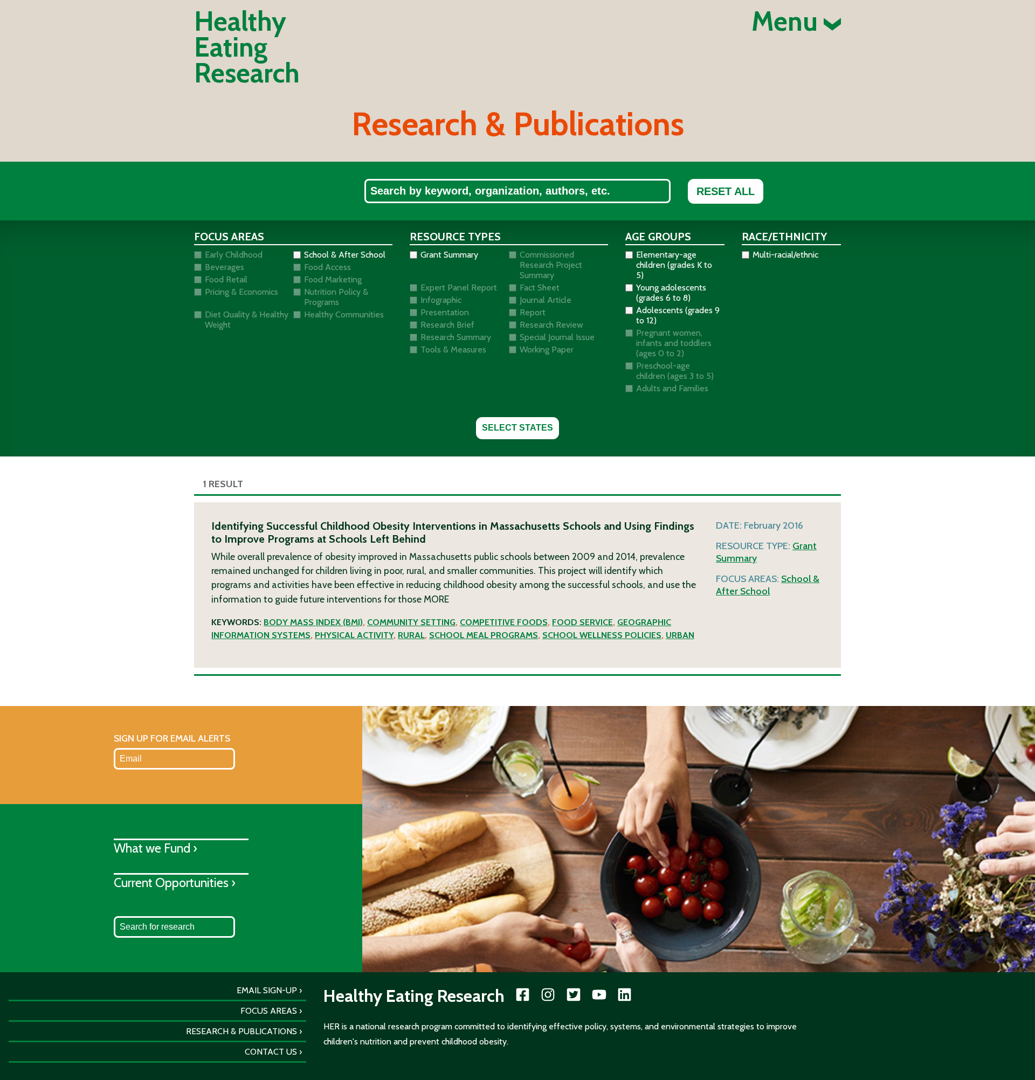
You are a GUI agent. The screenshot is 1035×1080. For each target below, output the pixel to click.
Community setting (411, 622)
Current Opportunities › (175, 882)
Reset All (725, 191)
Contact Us (271, 1052)
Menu (787, 21)
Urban (680, 635)
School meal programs (483, 635)
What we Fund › (155, 848)
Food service (582, 622)
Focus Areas (268, 1011)
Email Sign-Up (267, 990)
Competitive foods (504, 622)
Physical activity (354, 635)
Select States (517, 427)
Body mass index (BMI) (313, 622)
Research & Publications (241, 1031)
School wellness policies (601, 635)
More (436, 599)
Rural (411, 635)
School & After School (767, 585)
